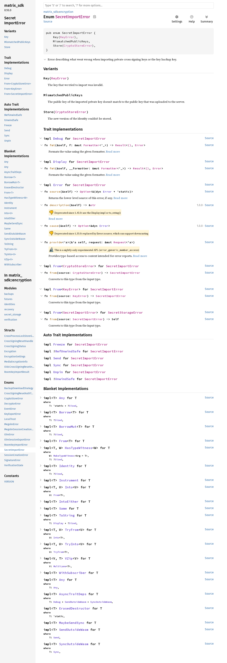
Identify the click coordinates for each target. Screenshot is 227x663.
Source (47, 21)
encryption (66, 11)
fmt (52, 145)
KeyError (67, 37)
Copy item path (95, 17)
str (93, 205)
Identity (67, 466)
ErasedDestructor (74, 608)
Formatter (91, 145)
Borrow (65, 412)
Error (139, 145)
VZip (69, 558)
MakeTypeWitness (64, 455)
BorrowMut (68, 427)
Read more (113, 151)
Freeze (59, 344)
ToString (67, 515)
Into (69, 487)
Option (85, 191)
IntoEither (69, 501)
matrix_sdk (50, 11)
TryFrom (72, 530)
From (57, 266)
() (129, 145)
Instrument (69, 480)
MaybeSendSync (71, 623)
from (53, 272)
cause (54, 225)
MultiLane (59, 566)
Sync (57, 365)
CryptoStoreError (78, 45)
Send (57, 358)
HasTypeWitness (78, 448)
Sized (72, 405)
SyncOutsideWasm (101, 601)
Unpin (58, 372)
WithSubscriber (72, 573)
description (59, 205)
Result (120, 145)
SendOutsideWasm (75, 601)
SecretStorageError (125, 312)
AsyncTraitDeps (72, 594)
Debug (58, 138)
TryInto (72, 544)
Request (120, 242)
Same (63, 508)
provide (56, 242)
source (55, 191)
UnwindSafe (65, 379)
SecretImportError (89, 138)
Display (60, 162)
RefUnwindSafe (68, 351)
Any (62, 398)
